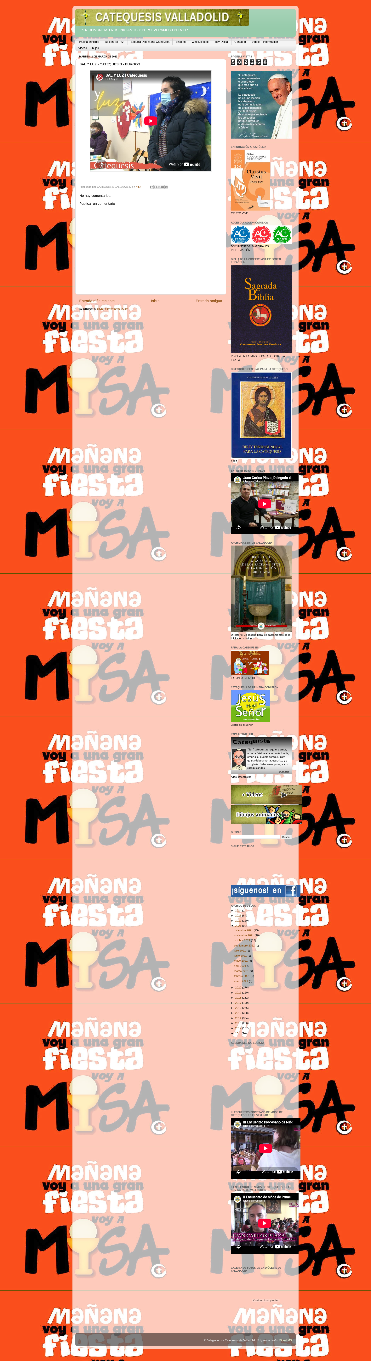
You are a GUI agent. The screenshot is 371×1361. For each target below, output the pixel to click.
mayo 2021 (241, 960)
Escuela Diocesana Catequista (150, 41)
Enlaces (180, 41)
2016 (238, 1007)
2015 (238, 1013)
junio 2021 (241, 955)
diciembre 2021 (244, 930)
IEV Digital (221, 41)
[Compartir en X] (159, 187)
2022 (238, 920)
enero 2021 (241, 981)
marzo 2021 (241, 971)
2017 (238, 1002)
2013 (238, 1023)
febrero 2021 (242, 976)
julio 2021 (240, 950)
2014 (238, 1018)
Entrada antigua (209, 301)
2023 (238, 915)
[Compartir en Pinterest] (166, 187)
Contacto (240, 41)
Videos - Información (265, 41)
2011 (238, 1033)
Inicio (155, 301)
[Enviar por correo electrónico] (152, 187)
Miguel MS (285, 1340)
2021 (238, 925)
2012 (238, 1028)
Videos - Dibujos (88, 48)
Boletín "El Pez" (115, 41)
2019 (238, 992)
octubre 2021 (242, 940)
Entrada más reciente (97, 301)
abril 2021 (240, 965)
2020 (238, 987)
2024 (238, 910)
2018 (238, 997)
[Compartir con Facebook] (163, 187)
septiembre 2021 (244, 945)
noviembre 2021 (244, 935)
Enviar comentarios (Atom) (113, 308)
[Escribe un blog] (155, 187)
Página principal (89, 41)
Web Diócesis (200, 41)
